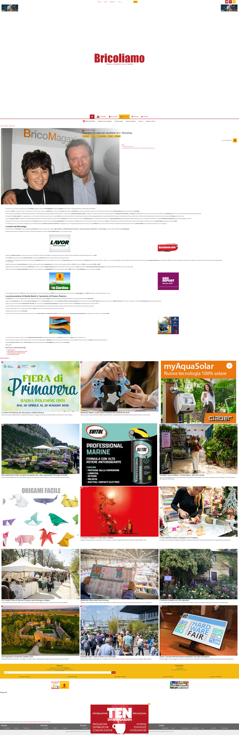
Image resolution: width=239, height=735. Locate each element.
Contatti (105, 1)
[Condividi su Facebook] (2, 209)
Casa (202, 728)
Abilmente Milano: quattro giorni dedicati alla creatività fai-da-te (105, 413)
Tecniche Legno (119, 121)
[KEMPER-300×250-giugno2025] (168, 325)
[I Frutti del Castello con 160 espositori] (199, 574)
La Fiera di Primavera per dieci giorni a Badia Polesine (22, 413)
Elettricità (213, 728)
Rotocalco (6, 125)
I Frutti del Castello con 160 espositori (174, 600)
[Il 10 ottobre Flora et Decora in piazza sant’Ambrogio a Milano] (40, 574)
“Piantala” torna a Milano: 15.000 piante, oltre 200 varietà (182, 475)
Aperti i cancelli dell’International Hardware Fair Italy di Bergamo (185, 657)
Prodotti (161, 725)
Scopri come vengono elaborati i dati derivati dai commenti (37, 721)
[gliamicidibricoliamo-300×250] (168, 243)
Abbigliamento (165, 728)
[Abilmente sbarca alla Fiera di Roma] (119, 574)
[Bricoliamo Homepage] (92, 117)
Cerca (135, 2)
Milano (118, 136)
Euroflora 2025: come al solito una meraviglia (98, 657)
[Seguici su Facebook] (6, 2)
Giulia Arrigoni (102, 136)
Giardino (55, 728)
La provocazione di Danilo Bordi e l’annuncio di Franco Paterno (138, 148)
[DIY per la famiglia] (230, 1)
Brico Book (85, 728)
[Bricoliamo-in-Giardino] (59, 281)
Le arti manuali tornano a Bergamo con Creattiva (179, 538)
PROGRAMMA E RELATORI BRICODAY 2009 (17, 351)
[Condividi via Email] (2, 220)
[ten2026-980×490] (119, 719)
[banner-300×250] (59, 243)
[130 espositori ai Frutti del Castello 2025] (40, 630)
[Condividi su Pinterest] (2, 212)
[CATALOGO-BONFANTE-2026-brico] (59, 325)
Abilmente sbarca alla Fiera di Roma (94, 600)
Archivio (99, 1)
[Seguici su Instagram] (8, 2)
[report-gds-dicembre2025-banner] (168, 281)
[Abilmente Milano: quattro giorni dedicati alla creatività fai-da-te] (119, 386)
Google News (219, 676)
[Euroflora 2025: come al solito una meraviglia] (119, 630)
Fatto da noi (26, 728)
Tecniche (140, 121)
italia (111, 136)
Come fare (16, 728)
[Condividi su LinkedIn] (2, 214)
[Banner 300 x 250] (198, 392)
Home (2, 125)
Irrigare (65, 728)
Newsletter (112, 1)
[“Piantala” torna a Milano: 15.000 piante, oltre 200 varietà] (199, 448)
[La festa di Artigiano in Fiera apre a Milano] (119, 511)
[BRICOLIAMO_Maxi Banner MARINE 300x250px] (119, 454)
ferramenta (183, 218)
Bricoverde (44, 725)
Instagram (123, 676)
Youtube (75, 676)
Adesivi (173, 728)
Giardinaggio (224, 728)
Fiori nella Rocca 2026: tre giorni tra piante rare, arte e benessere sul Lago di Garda (34, 475)
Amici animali (7, 728)
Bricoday (87, 136)
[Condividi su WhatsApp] (2, 217)
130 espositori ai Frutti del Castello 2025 (17, 657)
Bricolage (4, 725)
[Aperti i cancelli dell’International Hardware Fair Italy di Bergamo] (199, 630)
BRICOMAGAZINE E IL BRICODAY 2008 (16, 353)
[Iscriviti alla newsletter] (179, 668)
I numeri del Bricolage (128, 146)
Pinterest (171, 676)
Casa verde (45, 728)
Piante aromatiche (131, 121)
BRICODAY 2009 (11, 350)
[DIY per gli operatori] (227, 1)
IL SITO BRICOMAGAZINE (13, 354)
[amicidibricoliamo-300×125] (59, 685)
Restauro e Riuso (150, 121)
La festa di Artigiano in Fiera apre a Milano (97, 538)
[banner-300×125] (9, 8)
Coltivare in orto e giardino (105, 121)
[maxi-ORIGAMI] (40, 517)
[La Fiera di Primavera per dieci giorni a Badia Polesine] (40, 386)
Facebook (28, 676)
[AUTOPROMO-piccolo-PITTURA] (179, 685)
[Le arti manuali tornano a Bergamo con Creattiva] (199, 511)
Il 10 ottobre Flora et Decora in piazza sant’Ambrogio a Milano (25, 600)
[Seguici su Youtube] (4, 2)
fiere (94, 136)
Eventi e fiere (12, 125)
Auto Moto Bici (195, 728)
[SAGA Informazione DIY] (234, 1)
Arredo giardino (185, 728)
